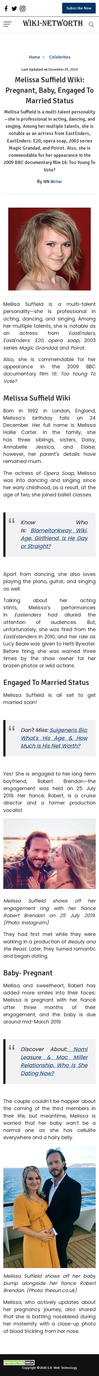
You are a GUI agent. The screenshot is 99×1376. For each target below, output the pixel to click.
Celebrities (59, 57)
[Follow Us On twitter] (14, 8)
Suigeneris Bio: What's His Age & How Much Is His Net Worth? (54, 738)
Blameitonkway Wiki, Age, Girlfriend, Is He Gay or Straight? (54, 538)
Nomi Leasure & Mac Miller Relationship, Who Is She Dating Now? (54, 1061)
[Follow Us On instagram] (22, 8)
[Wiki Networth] (51, 23)
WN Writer (52, 181)
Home (34, 57)
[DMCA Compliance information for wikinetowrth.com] (49, 1363)
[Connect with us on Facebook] (6, 8)
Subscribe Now (79, 8)
